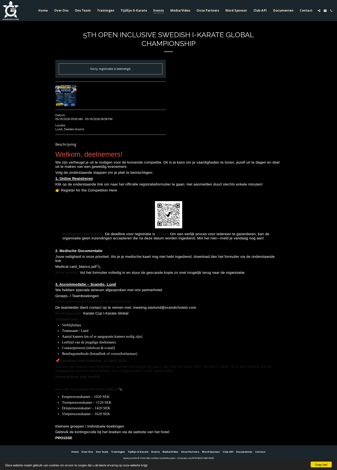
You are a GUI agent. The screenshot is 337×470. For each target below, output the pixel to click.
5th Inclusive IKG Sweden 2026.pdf (95, 389)
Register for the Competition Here (89, 190)
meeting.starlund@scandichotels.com (164, 307)
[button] (319, 10)
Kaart (79, 129)
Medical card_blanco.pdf (76, 266)
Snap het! (321, 464)
